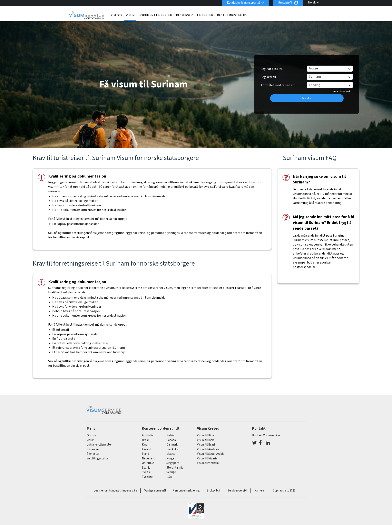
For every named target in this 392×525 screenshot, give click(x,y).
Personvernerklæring (186, 490)
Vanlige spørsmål (155, 490)
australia (147, 435)
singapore (172, 463)
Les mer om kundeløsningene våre (115, 490)
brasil (145, 440)
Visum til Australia (208, 449)
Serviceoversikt (237, 490)
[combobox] (329, 85)
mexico (170, 454)
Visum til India (205, 440)
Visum (130, 15)
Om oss (116, 15)
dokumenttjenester (155, 15)
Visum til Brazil (206, 444)
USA (169, 477)
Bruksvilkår (214, 490)
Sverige (171, 472)
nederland (148, 458)
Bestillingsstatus (232, 15)
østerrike (148, 463)
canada (171, 440)
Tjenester (205, 15)
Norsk (312, 2)
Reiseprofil (285, 3)
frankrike (172, 449)
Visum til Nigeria (207, 458)
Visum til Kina (205, 435)
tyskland (147, 477)
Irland (145, 454)
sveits (146, 472)
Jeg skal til (268, 77)
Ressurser (184, 15)
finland (146, 449)
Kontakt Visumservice (266, 435)
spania (146, 468)
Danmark (172, 444)
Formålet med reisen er (277, 84)
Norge (170, 458)
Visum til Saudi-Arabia (210, 454)
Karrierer (260, 490)
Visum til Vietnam (208, 463)
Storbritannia (174, 468)
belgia (170, 435)
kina (144, 444)
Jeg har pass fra (272, 69)
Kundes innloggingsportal (243, 3)
